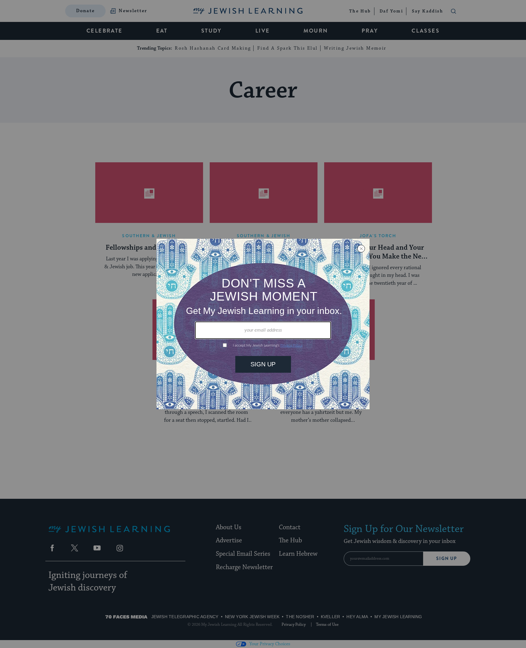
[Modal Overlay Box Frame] (263, 324)
